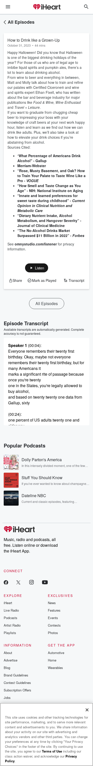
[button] (36, 267)
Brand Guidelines (16, 675)
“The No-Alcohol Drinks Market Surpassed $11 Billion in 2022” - (50, 233)
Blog (7, 667)
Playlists (10, 632)
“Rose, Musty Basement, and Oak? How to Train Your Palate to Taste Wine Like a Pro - (51, 175)
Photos (53, 632)
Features (54, 610)
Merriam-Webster (31, 165)
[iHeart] (47, 7)
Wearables (55, 667)
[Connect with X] (18, 582)
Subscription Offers (17, 690)
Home (52, 660)
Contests (54, 625)
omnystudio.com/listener (36, 243)
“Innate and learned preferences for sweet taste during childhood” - (51, 203)
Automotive (56, 652)
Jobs (7, 697)
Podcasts (10, 617)
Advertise (10, 660)
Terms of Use (52, 751)
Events (53, 617)
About (8, 652)
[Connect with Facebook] (6, 582)
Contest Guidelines (17, 682)
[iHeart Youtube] (45, 582)
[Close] (87, 709)
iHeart (8, 602)
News (52, 602)
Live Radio (11, 610)
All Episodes (21, 22)
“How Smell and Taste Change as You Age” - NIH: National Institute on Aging (50, 188)
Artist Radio (12, 625)
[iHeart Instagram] (31, 582)
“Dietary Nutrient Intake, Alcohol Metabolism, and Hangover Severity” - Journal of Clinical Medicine (49, 220)
